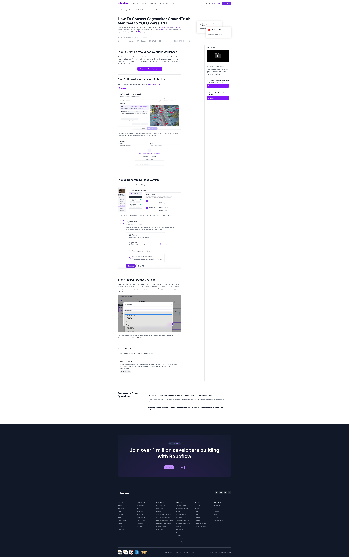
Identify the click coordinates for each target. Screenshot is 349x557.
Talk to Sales (179, 467)
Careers (216, 511)
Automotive (179, 511)
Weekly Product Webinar (163, 517)
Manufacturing (180, 529)
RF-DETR (197, 505)
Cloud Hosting (122, 520)
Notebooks (140, 505)
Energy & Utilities (181, 517)
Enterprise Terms (177, 552)
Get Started (226, 3)
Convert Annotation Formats (164, 520)
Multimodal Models (200, 523)
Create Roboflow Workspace (149, 69)
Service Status (218, 520)
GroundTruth (164, 27)
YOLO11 (197, 514)
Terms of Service (167, 552)
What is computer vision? (163, 514)
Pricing (162, 3)
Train (119, 511)
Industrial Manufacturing (183, 523)
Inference (140, 514)
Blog (172, 3)
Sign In (208, 3)
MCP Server (159, 529)
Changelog (159, 511)
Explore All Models (200, 526)
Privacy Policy (185, 552)
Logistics (178, 526)
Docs (167, 3)
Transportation (180, 539)
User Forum (159, 508)
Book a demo (216, 3)
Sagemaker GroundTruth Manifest (134, 10)
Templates (140, 526)
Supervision (140, 511)
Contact (216, 517)
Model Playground (161, 526)
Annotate (120, 514)
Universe (120, 517)
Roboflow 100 (141, 517)
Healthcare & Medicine (182, 520)
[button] (134, 3)
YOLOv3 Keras (163, 30)
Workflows (121, 508)
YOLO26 (197, 511)
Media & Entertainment (182, 533)
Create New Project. (154, 84)
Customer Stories (181, 505)
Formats (120, 10)
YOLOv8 (197, 517)
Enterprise (121, 529)
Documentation (160, 505)
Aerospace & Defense (182, 508)
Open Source (141, 520)
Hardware (140, 523)
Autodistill (140, 508)
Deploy (120, 505)
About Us (217, 505)
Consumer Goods (181, 514)
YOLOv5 (197, 520)
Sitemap (193, 552)
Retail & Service (180, 536)
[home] (123, 3)
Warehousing (179, 542)
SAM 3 (197, 508)
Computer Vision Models (163, 523)
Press (215, 514)
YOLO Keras (176, 27)
